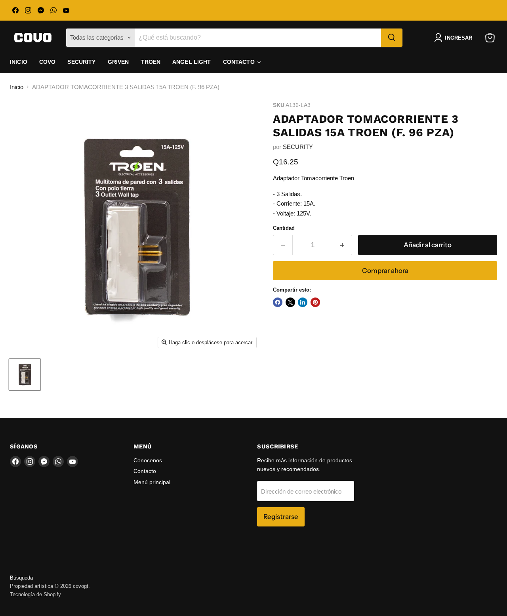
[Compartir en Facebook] (277, 302)
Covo (47, 62)
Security (81, 62)
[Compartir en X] (290, 302)
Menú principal (151, 482)
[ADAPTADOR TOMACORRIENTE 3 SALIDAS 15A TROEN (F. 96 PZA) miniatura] (24, 374)
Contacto (239, 62)
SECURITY (298, 146)
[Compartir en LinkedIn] (302, 302)
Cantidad (284, 228)
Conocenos (147, 460)
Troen (150, 62)
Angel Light (191, 62)
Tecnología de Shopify (35, 594)
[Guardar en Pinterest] (315, 302)
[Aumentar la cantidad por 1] (343, 245)
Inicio (18, 62)
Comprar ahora (385, 271)
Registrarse (280, 517)
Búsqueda (21, 578)
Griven (118, 62)
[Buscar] (391, 38)
